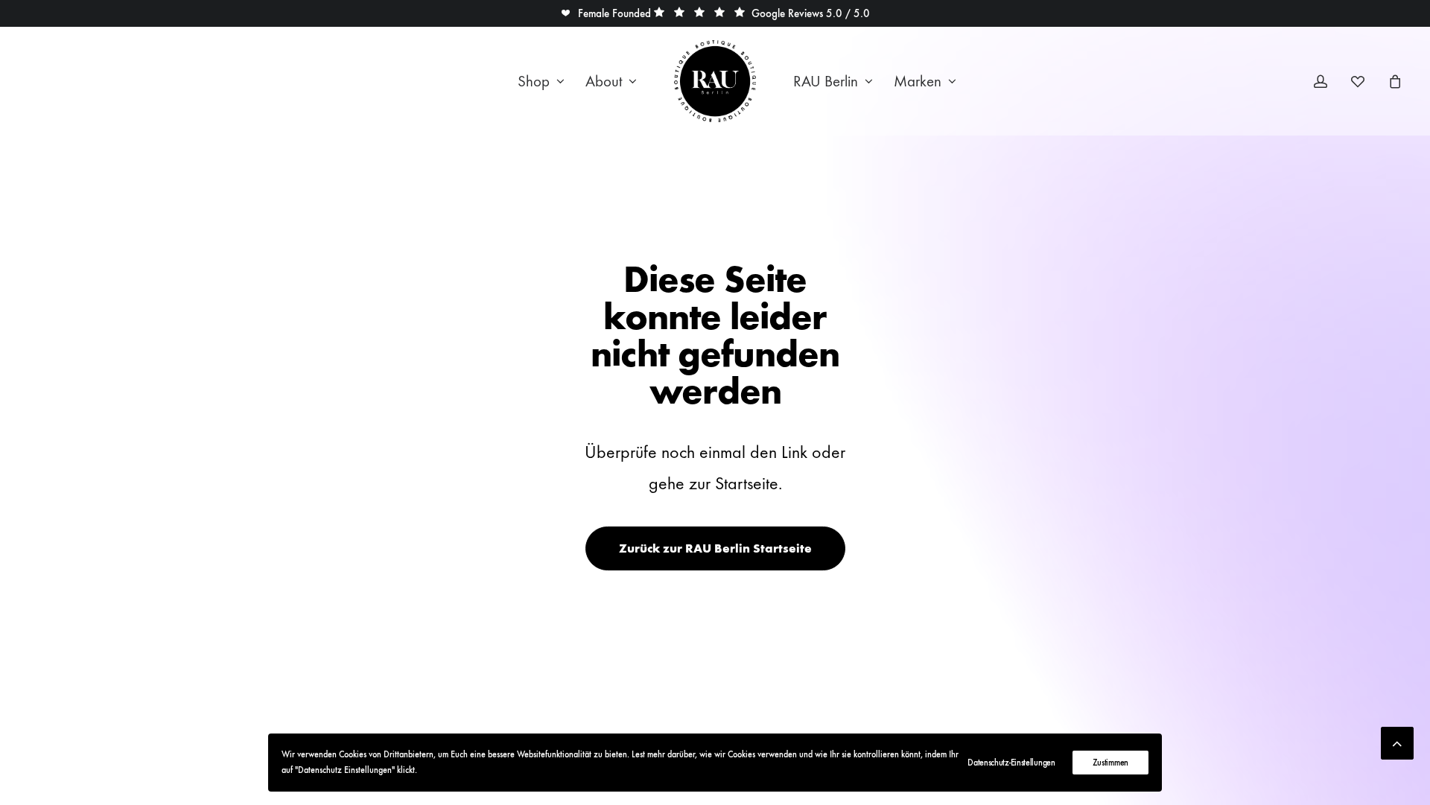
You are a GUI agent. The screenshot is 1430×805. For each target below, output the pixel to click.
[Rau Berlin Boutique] (715, 81)
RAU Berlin (825, 81)
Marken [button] (917, 81)
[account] (1330, 81)
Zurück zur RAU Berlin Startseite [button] (715, 548)
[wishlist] (1364, 81)
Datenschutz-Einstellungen (1011, 762)
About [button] (603, 81)
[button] (605, 13)
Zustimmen (1110, 762)
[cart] (1393, 81)
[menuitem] (541, 81)
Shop (534, 81)
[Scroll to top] (1397, 740)
